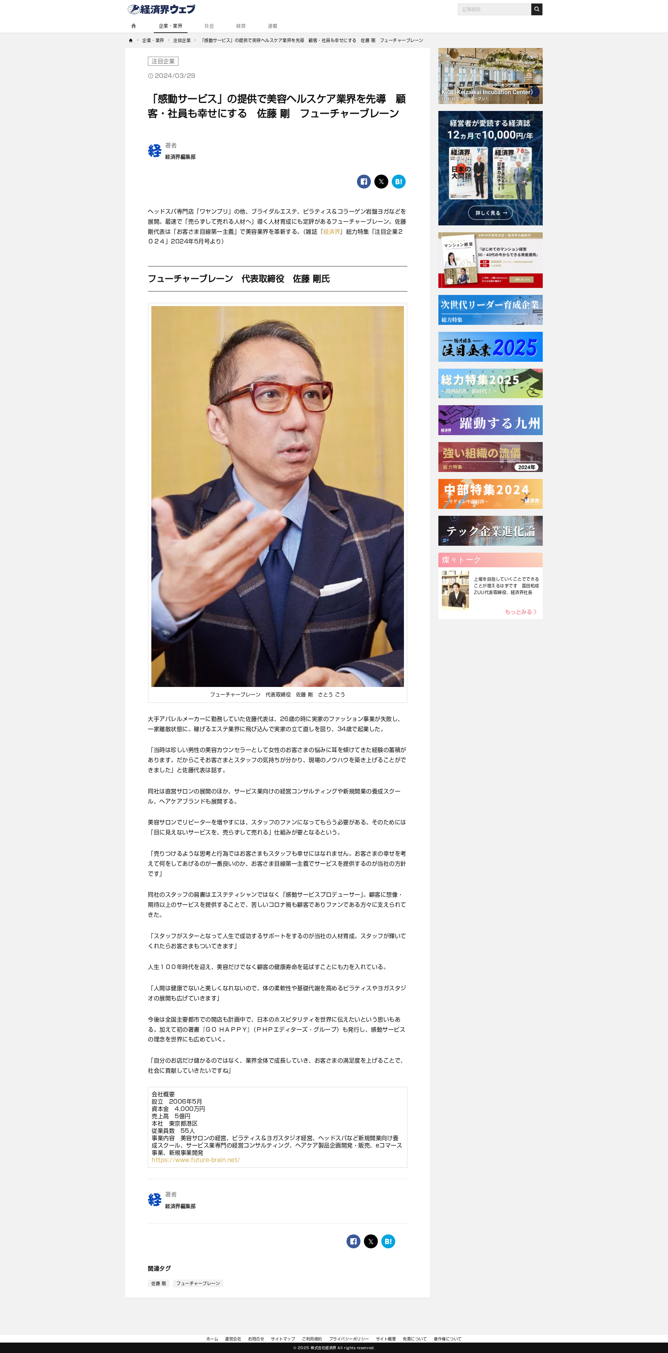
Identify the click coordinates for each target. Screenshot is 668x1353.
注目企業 (163, 61)
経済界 (332, 231)
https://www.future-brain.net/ (196, 1160)
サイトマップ (283, 1339)
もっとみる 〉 (522, 612)
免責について (415, 1339)
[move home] (131, 40)
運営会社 (233, 1339)
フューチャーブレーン (198, 1283)
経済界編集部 (180, 156)
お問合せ (256, 1339)
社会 (209, 26)
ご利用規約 (312, 1339)
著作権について (448, 1339)
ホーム (212, 1339)
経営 (241, 26)
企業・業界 (171, 26)
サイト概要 (386, 1339)
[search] (536, 9)
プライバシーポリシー (349, 1339)
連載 (272, 26)
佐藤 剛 (158, 1283)
